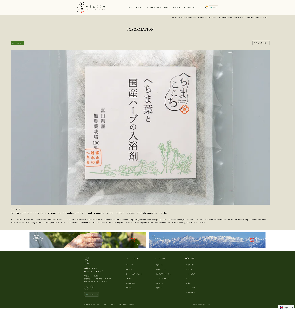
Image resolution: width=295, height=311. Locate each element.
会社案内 (128, 288)
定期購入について (162, 269)
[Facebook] (92, 287)
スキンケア (190, 265)
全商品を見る (190, 292)
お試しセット (160, 265)
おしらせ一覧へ (262, 43)
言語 (213, 7)
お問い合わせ (160, 283)
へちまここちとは (134, 7)
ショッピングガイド (163, 279)
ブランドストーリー (132, 265)
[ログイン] (200, 7)
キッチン (189, 279)
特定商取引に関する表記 (92, 304)
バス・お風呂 (190, 274)
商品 (166, 7)
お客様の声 (129, 279)
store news (16, 43)
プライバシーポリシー (109, 304)
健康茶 (188, 283)
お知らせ (176, 7)
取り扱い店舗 (189, 7)
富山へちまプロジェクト (133, 274)
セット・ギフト (191, 288)
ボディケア (190, 269)
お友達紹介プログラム (163, 274)
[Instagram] (86, 287)
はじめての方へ (152, 7)
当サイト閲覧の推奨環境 (126, 304)
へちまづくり (130, 269)
